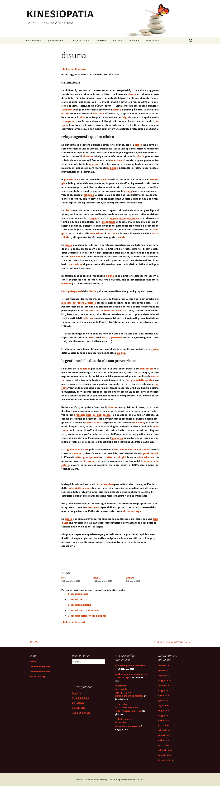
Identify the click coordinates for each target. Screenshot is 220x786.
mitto (64, 577)
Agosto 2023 (164, 670)
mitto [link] (82, 117)
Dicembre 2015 (165, 760)
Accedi (32, 661)
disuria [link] (132, 94)
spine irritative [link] (145, 457)
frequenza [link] (93, 218)
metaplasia (78, 702)
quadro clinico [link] (71, 179)
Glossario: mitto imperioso (84, 610)
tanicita (76, 692)
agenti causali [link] (149, 453)
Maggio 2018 (164, 690)
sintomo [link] (88, 156)
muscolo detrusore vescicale (174, 641)
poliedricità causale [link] (79, 488)
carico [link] (155, 349)
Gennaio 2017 (164, 735)
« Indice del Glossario (73, 68)
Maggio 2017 (164, 715)
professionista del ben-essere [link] (92, 414)
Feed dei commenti (39, 671)
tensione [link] (111, 233)
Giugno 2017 (164, 710)
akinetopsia (78, 707)
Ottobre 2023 (165, 665)
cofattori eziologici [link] (114, 457)
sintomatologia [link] (132, 511)
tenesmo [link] (89, 194)
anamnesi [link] (117, 437)
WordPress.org (37, 676)
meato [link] (105, 337)
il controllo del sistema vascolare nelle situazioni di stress (128, 707)
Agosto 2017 (164, 700)
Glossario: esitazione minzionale (87, 615)
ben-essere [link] (146, 368)
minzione (130, 577)
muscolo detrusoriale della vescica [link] (105, 310)
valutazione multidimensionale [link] (131, 449)
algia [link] (126, 117)
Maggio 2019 (164, 680)
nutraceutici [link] (93, 507)
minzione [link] (98, 113)
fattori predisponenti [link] (86, 457)
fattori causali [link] (93, 422)
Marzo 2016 (163, 745)
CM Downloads (33, 40)
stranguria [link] (67, 109)
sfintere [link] (88, 318)
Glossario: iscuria (78, 593)
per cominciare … (57, 40)
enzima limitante (81, 712)
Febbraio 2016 (165, 750)
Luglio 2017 (163, 705)
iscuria (96, 577)
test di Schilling (80, 697)
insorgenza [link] (108, 221)
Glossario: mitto (77, 599)
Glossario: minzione (79, 604)
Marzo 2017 (163, 725)
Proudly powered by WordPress (127, 779)
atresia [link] (92, 337)
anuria (32, 641)
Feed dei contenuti (39, 666)
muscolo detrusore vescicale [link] (78, 302)
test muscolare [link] (105, 484)
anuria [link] (121, 237)
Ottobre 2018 (165, 685)
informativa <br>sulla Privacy (91, 779)
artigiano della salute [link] (140, 380)
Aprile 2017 (163, 720)
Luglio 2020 (163, 675)
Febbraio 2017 (165, 730)
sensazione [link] (96, 233)
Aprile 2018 (163, 695)
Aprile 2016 (163, 740)
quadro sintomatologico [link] (124, 218)
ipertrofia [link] (116, 337)
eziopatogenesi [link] (72, 291)
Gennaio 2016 (164, 755)
